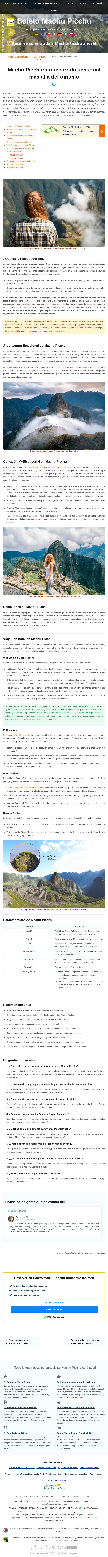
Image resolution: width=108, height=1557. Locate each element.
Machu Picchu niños (23, 1474)
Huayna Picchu (16, 158)
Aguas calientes (16, 155)
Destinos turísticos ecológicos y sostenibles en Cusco (85, 1341)
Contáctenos (86, 1496)
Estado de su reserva (57, 1480)
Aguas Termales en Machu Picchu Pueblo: (24, 788)
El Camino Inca (16, 151)
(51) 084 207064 (27, 1508)
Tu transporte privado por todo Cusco (76, 1382)
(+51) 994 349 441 (90, 1508)
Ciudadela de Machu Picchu (22, 148)
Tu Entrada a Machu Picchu (17, 1382)
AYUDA (82, 3)
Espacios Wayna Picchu (68, 1468)
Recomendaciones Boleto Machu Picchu (51, 467)
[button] (54, 1303)
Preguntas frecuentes (15, 167)
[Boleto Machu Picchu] (36, 35)
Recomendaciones (14, 164)
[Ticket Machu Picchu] (48, 35)
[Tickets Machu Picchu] (60, 35)
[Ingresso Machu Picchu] (42, 35)
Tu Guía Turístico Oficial (15, 1433)
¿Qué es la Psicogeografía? (18, 126)
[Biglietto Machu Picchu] (66, 35)
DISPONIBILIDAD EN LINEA (45, 3)
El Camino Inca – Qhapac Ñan (16, 735)
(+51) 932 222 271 (55, 1317)
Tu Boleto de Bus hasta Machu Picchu (76, 1408)
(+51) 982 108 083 (56, 1508)
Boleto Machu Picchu (54, 20)
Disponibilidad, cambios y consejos (72, 1474)
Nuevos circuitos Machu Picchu (22, 1468)
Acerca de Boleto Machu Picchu (27, 1496)
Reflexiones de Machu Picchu (19, 142)
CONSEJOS (95, 3)
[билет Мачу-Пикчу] (71, 35)
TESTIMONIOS (69, 3)
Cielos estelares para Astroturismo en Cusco (17, 1341)
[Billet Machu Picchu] (54, 35)
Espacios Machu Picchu (46, 1468)
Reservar (54, 10)
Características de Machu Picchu (20, 161)
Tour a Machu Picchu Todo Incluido (74, 1433)
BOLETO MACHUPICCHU (15, 3)
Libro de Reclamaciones (70, 1496)
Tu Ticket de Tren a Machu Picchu (20, 1408)
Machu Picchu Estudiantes (45, 1474)
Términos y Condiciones (50, 1496)
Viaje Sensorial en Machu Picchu (20, 145)
